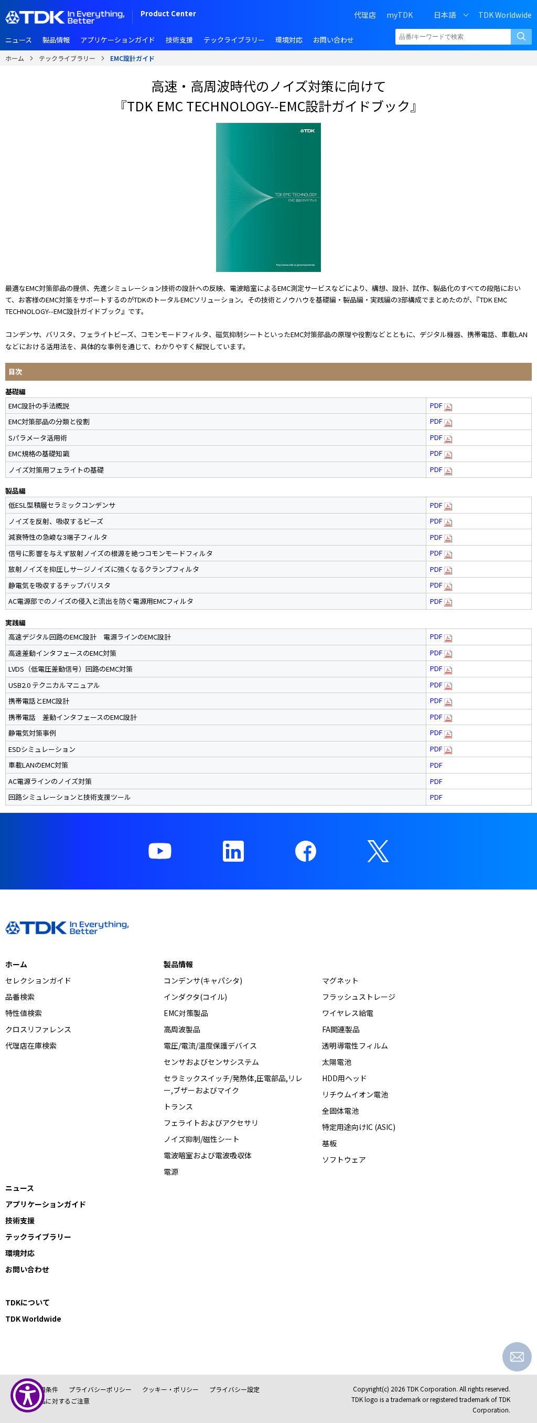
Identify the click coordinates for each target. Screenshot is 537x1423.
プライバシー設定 (234, 1389)
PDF (437, 405)
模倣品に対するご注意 (58, 1400)
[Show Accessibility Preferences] (27, 1395)
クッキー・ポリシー (170, 1389)
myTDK (399, 14)
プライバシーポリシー (100, 1389)
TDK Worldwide (505, 15)
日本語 (445, 15)
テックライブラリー (67, 58)
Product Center (168, 14)
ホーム (14, 58)
